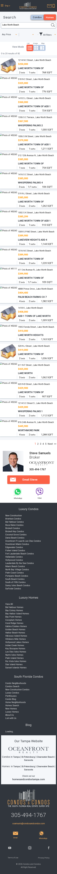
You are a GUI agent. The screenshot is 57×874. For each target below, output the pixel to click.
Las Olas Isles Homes (15, 651)
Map (42, 43)
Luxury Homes (12, 712)
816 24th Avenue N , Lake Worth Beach (36, 422)
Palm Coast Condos (14, 572)
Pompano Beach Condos (16, 576)
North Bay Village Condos (17, 569)
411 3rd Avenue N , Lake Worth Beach (35, 270)
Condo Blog (10, 699)
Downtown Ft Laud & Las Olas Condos (23, 541)
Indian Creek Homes (14, 645)
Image (35, 43)
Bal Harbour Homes (14, 607)
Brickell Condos (12, 528)
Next (50, 443)
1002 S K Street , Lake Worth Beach (34, 212)
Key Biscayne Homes (15, 648)
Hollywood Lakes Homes (17, 642)
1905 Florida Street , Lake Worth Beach (36, 327)
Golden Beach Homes (15, 629)
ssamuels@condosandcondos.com (28, 823)
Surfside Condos (13, 588)
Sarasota (28, 760)
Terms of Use (13, 858)
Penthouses (11, 696)
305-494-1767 (37, 469)
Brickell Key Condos (14, 531)
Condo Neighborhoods (15, 683)
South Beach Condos (15, 579)
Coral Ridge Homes (14, 623)
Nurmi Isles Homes (14, 655)
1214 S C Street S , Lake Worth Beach (35, 403)
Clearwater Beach (45, 757)
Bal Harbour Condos (14, 522)
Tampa (16, 757)
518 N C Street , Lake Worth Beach (34, 79)
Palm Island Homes (14, 658)
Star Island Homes (14, 664)
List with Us (10, 718)
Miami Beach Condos (15, 566)
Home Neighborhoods (15, 702)
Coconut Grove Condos (16, 534)
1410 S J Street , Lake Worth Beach (34, 98)
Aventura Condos (13, 518)
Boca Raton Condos (14, 525)
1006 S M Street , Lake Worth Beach (34, 136)
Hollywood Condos (14, 560)
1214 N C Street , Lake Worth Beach (34, 60)
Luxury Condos (12, 692)
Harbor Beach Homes (15, 632)
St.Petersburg (28, 757)
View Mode (18, 46)
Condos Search (12, 686)
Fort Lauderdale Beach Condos (19, 553)
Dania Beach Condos (14, 538)
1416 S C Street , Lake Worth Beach (34, 174)
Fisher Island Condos (15, 550)
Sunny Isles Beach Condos (17, 585)
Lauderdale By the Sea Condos (19, 563)
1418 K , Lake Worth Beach (30, 308)
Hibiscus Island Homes (16, 636)
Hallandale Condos (14, 557)
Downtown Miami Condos (17, 544)
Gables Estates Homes (16, 626)
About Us (9, 715)
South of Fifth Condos (15, 582)
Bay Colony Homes (14, 610)
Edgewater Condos (14, 547)
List (28, 43)
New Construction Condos (17, 689)
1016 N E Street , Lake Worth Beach (34, 250)
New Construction (13, 515)
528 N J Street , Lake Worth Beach (34, 346)
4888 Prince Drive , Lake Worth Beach (35, 289)
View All (9, 604)
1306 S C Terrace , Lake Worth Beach (35, 117)
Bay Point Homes (13, 617)
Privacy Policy (43, 858)
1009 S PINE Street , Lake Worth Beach (36, 231)
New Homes (11, 708)
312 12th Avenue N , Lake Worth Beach (36, 155)
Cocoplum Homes (13, 620)
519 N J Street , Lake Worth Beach (34, 193)
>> (55, 443)
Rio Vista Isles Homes (15, 661)
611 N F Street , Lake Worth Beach (34, 365)
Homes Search (12, 705)
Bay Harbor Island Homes (17, 613)
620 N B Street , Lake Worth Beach (34, 384)
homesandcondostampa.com (28, 779)
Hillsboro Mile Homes (15, 639)
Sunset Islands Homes (16, 667)
